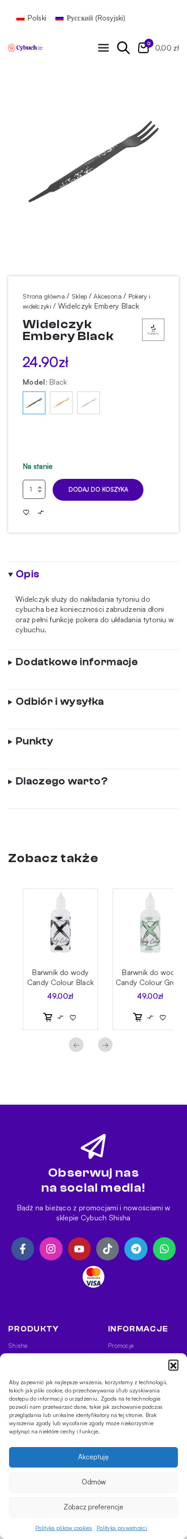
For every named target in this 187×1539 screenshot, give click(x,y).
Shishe (18, 1345)
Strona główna (44, 296)
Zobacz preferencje (93, 1507)
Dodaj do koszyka (98, 489)
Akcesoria (108, 296)
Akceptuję (93, 1457)
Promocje (120, 1345)
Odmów (94, 1482)
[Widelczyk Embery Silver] (88, 402)
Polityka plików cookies (63, 1527)
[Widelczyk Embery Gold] (61, 402)
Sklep (79, 296)
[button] (173, 1364)
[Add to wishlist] (26, 512)
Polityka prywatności (122, 1527)
